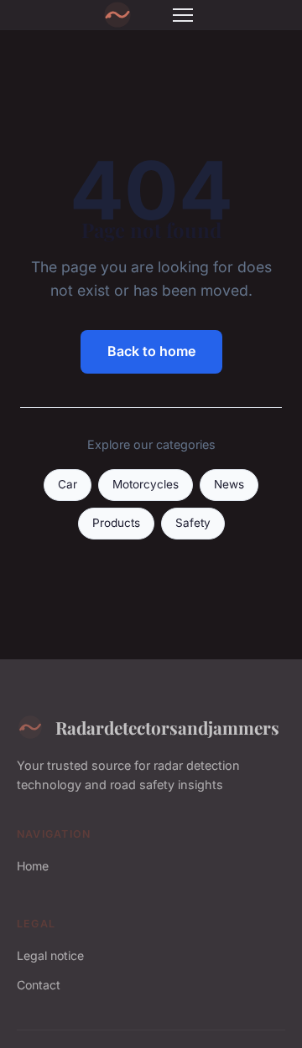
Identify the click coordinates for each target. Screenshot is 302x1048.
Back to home (151, 351)
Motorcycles (145, 484)
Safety (193, 522)
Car (67, 484)
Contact (38, 985)
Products (116, 522)
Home (33, 866)
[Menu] (183, 15)
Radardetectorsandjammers (167, 727)
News (229, 484)
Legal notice (50, 955)
